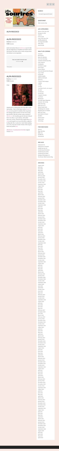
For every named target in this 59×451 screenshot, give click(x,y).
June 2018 (40, 305)
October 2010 (41, 427)
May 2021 (40, 268)
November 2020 (42, 279)
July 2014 (40, 349)
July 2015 (40, 329)
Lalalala (40, 83)
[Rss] (53, 4)
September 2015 (42, 325)
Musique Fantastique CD (44, 155)
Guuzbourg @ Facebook (43, 150)
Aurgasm (40, 53)
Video (39, 43)
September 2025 (42, 184)
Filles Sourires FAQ (42, 23)
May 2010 (40, 436)
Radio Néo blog (41, 103)
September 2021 (42, 261)
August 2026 (41, 165)
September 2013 (42, 367)
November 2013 (42, 363)
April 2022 (40, 249)
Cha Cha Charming (42, 59)
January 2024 (41, 217)
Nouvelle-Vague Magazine (44, 100)
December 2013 (41, 361)
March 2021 (41, 272)
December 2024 (41, 200)
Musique (12, 43)
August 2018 (41, 301)
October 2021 (41, 260)
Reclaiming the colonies (43, 109)
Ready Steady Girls (42, 107)
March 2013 (41, 377)
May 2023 (40, 231)
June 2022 (40, 246)
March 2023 (41, 234)
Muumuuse (40, 98)
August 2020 (41, 284)
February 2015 (41, 337)
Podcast (40, 36)
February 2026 (41, 175)
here (16, 126)
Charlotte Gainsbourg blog (44, 60)
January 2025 (41, 198)
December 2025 (41, 179)
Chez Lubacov (41, 62)
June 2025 (40, 189)
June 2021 (40, 267)
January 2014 (41, 360)
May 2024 (40, 210)
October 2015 (41, 324)
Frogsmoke (40, 74)
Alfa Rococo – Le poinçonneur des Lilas (16, 130)
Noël (39, 35)
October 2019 (41, 289)
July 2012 (40, 391)
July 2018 (40, 303)
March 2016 (41, 315)
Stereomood (41, 136)
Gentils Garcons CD (42, 148)
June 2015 (40, 330)
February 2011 (41, 420)
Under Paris (41, 119)
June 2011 (40, 413)
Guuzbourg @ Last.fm (43, 151)
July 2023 (40, 227)
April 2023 (40, 232)
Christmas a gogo (42, 66)
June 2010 (40, 434)
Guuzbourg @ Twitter (43, 153)
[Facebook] (50, 4)
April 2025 (40, 193)
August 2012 (41, 389)
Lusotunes (40, 97)
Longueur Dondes (42, 95)
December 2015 (41, 320)
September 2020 (42, 282)
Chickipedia (41, 64)
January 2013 (41, 380)
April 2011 (40, 417)
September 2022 (42, 243)
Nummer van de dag (43, 102)
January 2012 (41, 401)
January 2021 (41, 275)
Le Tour (40, 86)
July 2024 (40, 206)
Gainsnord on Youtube (43, 146)
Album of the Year (42, 31)
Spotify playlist (41, 40)
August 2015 (41, 327)
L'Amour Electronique (43, 81)
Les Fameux (41, 91)
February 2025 (41, 196)
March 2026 (41, 174)
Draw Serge (41, 67)
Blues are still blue (42, 57)
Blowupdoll (40, 55)
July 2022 (40, 244)
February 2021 (41, 274)
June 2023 (40, 229)
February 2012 (41, 399)
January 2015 (41, 339)
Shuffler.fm (40, 134)
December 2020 (41, 277)
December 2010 (41, 423)
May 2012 (40, 394)
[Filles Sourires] (19, 18)
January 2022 (41, 255)
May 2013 (40, 373)
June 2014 (40, 351)
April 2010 (40, 437)
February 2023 (41, 236)
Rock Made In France (43, 114)
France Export (41, 69)
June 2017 (40, 306)
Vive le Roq (40, 121)
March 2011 (41, 418)
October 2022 (41, 241)
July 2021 (40, 265)
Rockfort (40, 115)
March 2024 (41, 213)
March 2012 (41, 398)
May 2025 (40, 191)
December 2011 (41, 403)
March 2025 (41, 194)
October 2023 (41, 222)
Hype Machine (41, 131)
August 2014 (41, 348)
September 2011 (42, 408)
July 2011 (40, 411)
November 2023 (42, 220)
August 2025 (41, 186)
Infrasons (40, 79)
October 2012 (41, 386)
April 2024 (40, 212)
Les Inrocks (40, 93)
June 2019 (40, 291)
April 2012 (40, 396)
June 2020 (40, 286)
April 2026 (40, 172)
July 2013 (40, 370)
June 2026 (40, 168)
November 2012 (42, 384)
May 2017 (40, 308)
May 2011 (40, 415)
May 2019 (40, 293)
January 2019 (41, 296)
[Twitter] (48, 4)
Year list (40, 45)
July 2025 (40, 187)
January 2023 (41, 237)
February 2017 (41, 310)
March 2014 (41, 356)
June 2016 (40, 313)
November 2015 (42, 322)
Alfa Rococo (14, 39)
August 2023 (41, 225)
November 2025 (42, 181)
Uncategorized (41, 41)
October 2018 (41, 298)
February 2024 (41, 215)
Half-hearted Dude (42, 78)
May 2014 (40, 353)
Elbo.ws (40, 129)
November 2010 (42, 425)
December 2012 (41, 382)
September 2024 (42, 205)
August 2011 (41, 410)
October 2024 (41, 203)
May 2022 (40, 248)
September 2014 (42, 346)
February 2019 (41, 294)
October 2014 (41, 344)
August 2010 (41, 430)
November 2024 (42, 201)
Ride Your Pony (41, 112)
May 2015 (40, 332)
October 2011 (41, 406)
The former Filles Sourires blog (45, 157)
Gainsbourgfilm (41, 76)
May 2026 (40, 170)
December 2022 (41, 239)
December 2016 (41, 312)
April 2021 (40, 270)
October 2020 (41, 280)
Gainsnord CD (41, 145)
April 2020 (40, 287)
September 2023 (42, 224)
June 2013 (40, 372)
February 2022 (41, 253)
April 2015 (40, 334)
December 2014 (41, 341)
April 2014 (40, 355)
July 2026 (40, 167)
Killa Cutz (40, 133)
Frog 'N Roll (41, 72)
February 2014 (41, 358)
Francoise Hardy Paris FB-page (45, 71)
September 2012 (42, 387)
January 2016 (41, 318)
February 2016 (41, 317)
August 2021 (41, 263)
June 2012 (40, 392)
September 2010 (42, 429)
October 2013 (41, 365)
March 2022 (41, 251)
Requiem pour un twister (44, 110)
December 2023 (41, 218)
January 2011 (41, 422)
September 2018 (42, 299)
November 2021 (42, 258)
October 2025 (41, 182)
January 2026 (41, 177)
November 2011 (42, 405)
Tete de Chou (41, 117)
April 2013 (40, 375)
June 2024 (40, 208)
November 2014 (42, 342)
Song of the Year (42, 38)
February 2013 (41, 379)
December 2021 (41, 256)
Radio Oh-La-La (41, 105)
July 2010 (40, 432)
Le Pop (39, 84)
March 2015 (41, 336)
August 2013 (41, 368)
